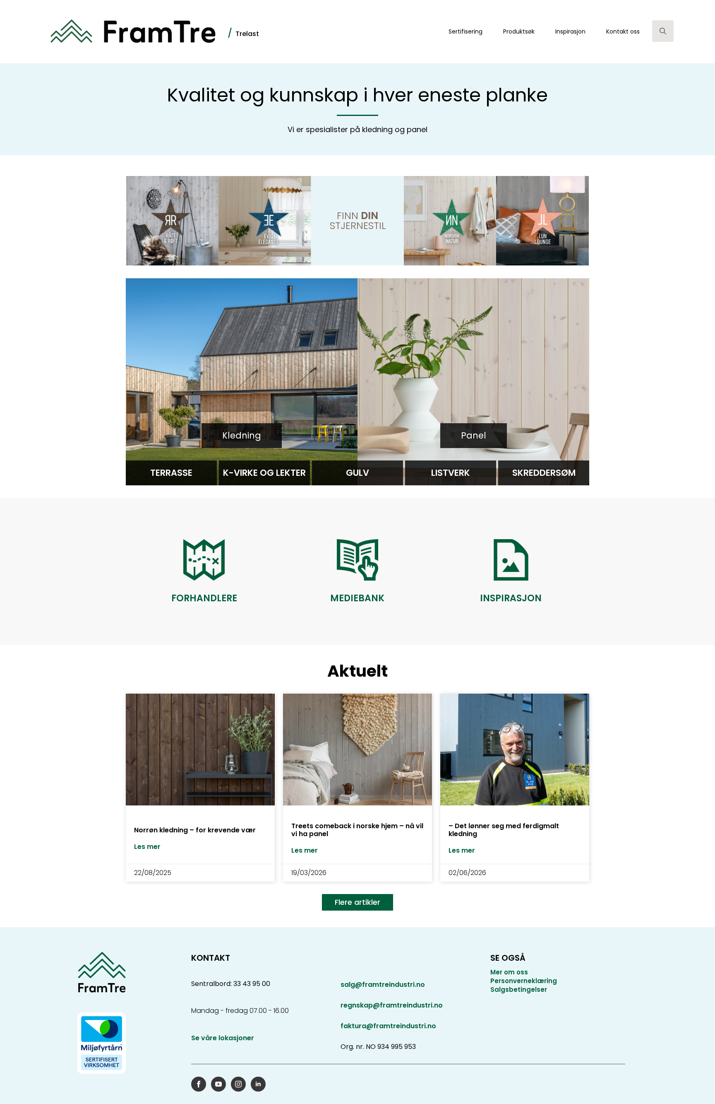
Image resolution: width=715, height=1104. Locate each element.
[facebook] (198, 1084)
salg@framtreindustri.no (383, 984)
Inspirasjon (570, 31)
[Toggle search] (663, 31)
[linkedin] (258, 1084)
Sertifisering (465, 31)
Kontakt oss (623, 31)
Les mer (147, 846)
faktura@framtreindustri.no (388, 1026)
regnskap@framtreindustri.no (392, 1005)
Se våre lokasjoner (222, 1038)
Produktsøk (519, 31)
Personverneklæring (523, 980)
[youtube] (218, 1084)
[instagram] (238, 1084)
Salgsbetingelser (518, 989)
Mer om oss (509, 972)
